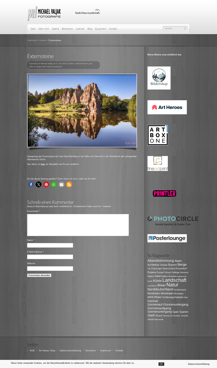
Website (31, 263)
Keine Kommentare (54, 67)
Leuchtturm (152, 286)
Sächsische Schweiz (171, 316)
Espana (151, 272)
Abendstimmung (160, 261)
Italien (164, 276)
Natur (172, 284)
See (186, 297)
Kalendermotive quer (83, 64)
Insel (158, 276)
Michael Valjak (47, 64)
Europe (160, 272)
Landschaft (174, 280)
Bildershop (67, 28)
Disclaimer (90, 350)
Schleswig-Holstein (172, 297)
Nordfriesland (180, 290)
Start (33, 28)
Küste (157, 281)
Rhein (158, 297)
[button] (31, 184)
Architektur (153, 265)
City (149, 269)
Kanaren (173, 276)
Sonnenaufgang (159, 308)
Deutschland (169, 268)
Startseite (32, 40)
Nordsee (178, 293)
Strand (158, 315)
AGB (32, 350)
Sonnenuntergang (159, 311)
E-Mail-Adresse (35, 252)
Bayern (172, 264)
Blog (89, 28)
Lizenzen (80, 28)
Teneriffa (184, 316)
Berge (182, 264)
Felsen (167, 272)
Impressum (105, 350)
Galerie (55, 28)
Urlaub (150, 319)
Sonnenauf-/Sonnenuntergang (167, 304)
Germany (184, 272)
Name (30, 240)
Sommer (152, 301)
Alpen (178, 260)
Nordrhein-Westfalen (160, 293)
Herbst (150, 276)
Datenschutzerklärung (70, 350)
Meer (161, 285)
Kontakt (113, 28)
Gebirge (175, 272)
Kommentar (33, 211)
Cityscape (156, 268)
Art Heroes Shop (47, 350)
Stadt (151, 315)
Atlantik (164, 265)
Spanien (183, 311)
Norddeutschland (160, 289)
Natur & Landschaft (37, 67)
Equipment (100, 28)
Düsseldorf (181, 268)
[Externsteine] (82, 110)
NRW (150, 297)
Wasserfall (158, 319)
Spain (175, 311)
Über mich (43, 28)
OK (161, 364)
